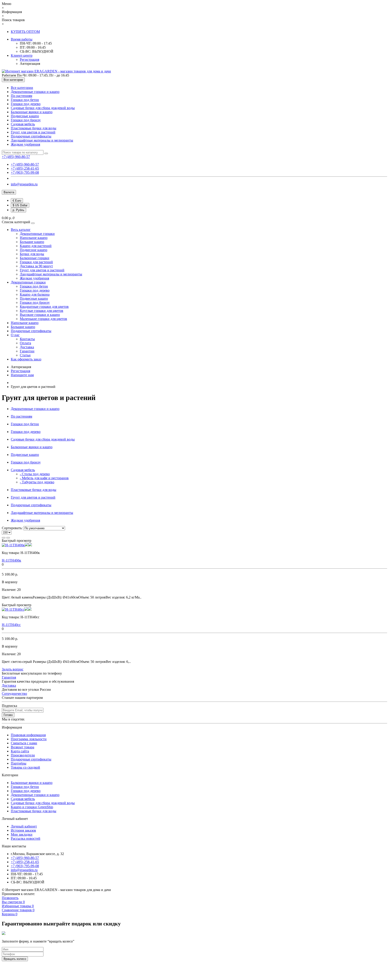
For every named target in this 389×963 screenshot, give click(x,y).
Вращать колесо (15, 959)
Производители (23, 755)
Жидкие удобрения (25, 144)
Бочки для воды (32, 254)
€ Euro (17, 200)
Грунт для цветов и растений (33, 132)
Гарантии (27, 351)
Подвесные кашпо (25, 116)
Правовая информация (28, 735)
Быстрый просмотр (16, 540)
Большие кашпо (32, 242)
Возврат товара (22, 747)
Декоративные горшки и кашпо (35, 92)
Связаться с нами (24, 743)
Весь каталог (21, 230)
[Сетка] (8, 537)
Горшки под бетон (25, 100)
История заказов (23, 830)
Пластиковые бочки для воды (33, 128)
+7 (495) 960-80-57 (25, 164)
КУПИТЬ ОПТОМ (25, 32)
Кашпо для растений (36, 246)
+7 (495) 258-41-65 (25, 168)
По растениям (21, 96)
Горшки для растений (36, 262)
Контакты (27, 339)
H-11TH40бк (11, 560)
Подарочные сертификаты (31, 136)
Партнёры (18, 763)
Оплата (25, 343)
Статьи (25, 355)
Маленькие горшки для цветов (43, 319)
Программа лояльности (29, 739)
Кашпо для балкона (35, 294)
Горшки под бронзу (26, 120)
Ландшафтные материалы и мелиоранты (42, 140)
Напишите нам (22, 375)
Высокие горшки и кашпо (40, 315)
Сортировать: (12, 528)
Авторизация (30, 63)
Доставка (27, 347)
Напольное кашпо (33, 238)
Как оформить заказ (26, 359)
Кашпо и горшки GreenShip (32, 807)
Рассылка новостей (25, 838)
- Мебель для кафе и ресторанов (44, 478)
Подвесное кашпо (33, 250)
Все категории (22, 88)
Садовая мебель (23, 124)
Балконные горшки (34, 258)
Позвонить (10, 898)
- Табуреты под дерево (37, 482)
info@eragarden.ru (24, 184)
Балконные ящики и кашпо (31, 112)
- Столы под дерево (35, 474)
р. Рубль (18, 210)
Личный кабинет (24, 826)
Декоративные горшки (37, 234)
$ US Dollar (20, 205)
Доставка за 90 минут (36, 266)
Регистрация (29, 59)
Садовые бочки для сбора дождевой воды (43, 108)
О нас (15, 335)
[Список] (3, 537)
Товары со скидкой (25, 767)
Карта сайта (20, 751)
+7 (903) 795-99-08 (25, 172)
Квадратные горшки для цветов (44, 306)
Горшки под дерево (26, 104)
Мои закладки (21, 834)
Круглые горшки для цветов (41, 311)
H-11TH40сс (11, 625)
